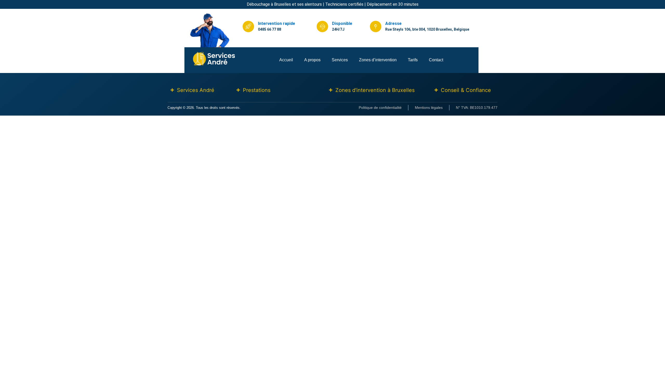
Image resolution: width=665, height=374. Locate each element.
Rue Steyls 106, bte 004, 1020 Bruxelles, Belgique (427, 29)
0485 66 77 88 (269, 29)
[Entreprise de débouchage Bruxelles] (214, 64)
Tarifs (413, 60)
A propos (312, 60)
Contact (436, 60)
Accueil (286, 60)
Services (340, 60)
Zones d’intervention (378, 60)
